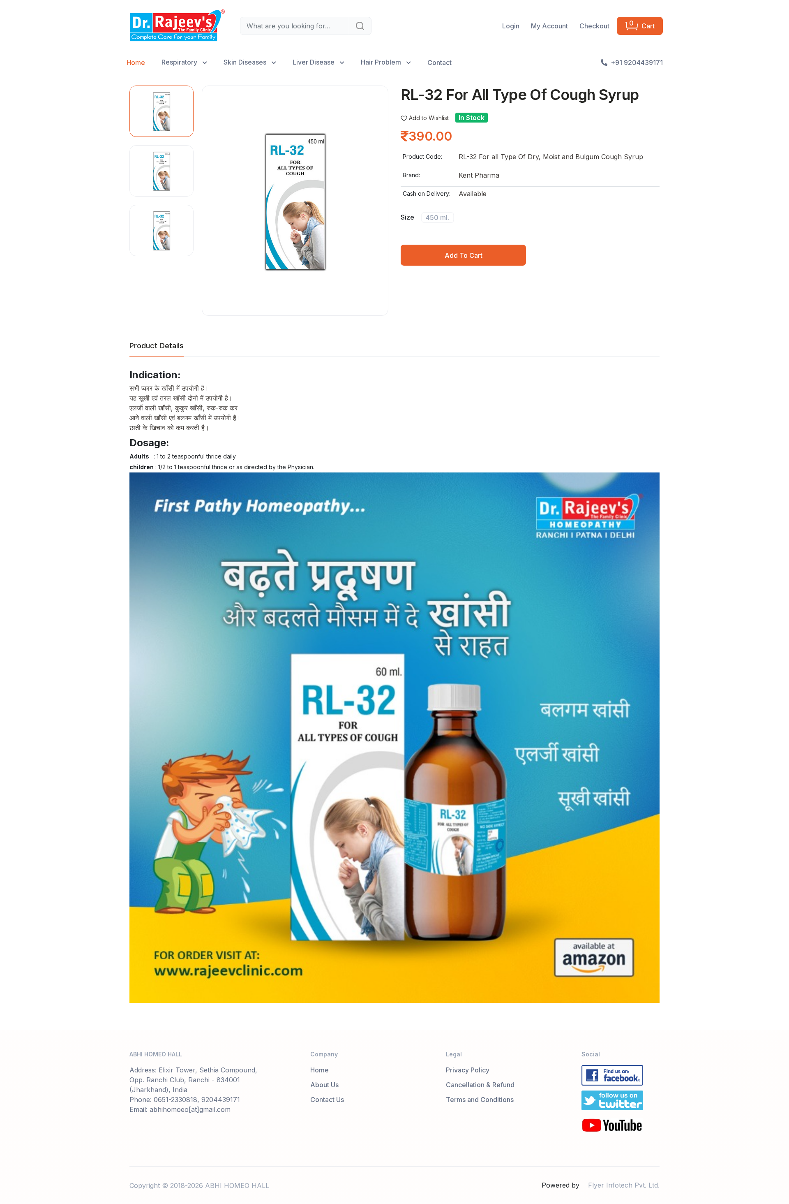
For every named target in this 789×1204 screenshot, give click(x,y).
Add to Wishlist (429, 117)
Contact (439, 62)
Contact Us (327, 1099)
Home (136, 62)
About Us (324, 1085)
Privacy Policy (467, 1070)
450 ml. (437, 217)
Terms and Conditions (480, 1099)
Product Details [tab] (156, 345)
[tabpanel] (394, 686)
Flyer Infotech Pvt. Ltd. (624, 1185)
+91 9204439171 (637, 62)
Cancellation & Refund (480, 1085)
